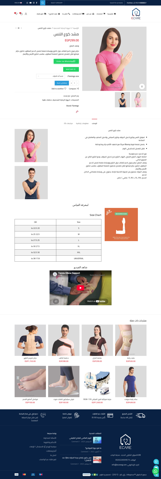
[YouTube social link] (30, 2)
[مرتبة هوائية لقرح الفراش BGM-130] (97, 381)
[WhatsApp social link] (27, 2)
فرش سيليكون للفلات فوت (63, 399)
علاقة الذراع (97, 358)
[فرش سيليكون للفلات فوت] (63, 381)
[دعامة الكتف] (63, 340)
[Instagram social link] (33, 2)
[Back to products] (18, 28)
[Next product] (16, 28)
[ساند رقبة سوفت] (131, 381)
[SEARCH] (42, 2)
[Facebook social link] (36, 2)
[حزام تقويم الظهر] (30, 340)
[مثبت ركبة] (131, 340)
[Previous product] (21, 28)
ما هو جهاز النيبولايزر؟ (93, 448)
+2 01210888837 (140, 2)
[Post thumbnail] (97, 440)
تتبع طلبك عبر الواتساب (47, 459)
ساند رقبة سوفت (130, 399)
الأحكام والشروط (50, 442)
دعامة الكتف (64, 358)
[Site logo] (136, 13)
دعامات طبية (47, 100)
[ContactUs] (156, 468)
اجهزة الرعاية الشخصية (62, 28)
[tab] (94, 122)
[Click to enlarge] (142, 86)
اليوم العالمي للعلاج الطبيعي (80, 438)
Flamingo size (73, 76)
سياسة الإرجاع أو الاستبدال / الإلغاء (42, 446)
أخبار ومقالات (51, 451)
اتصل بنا (53, 455)
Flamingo (75, 106)
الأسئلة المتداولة (49, 438)
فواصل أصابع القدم (30, 399)
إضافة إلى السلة (62, 83)
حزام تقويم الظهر (30, 358)
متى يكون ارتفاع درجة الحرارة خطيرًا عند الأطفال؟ (76, 459)
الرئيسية (76, 28)
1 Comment (76, 441)
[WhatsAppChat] (156, 461)
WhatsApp (69, 69)
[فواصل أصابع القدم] (30, 381)
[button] (71, 69)
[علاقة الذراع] (97, 340)
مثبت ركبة (131, 358)
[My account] (26, 14)
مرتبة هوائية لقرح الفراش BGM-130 (97, 399)
